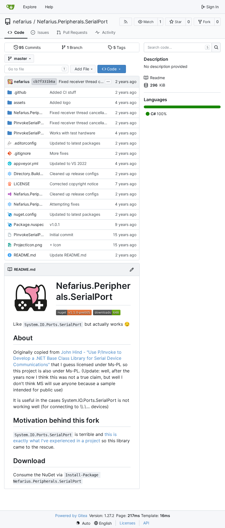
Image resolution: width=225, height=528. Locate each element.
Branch (75, 47)
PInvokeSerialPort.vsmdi (29, 234)
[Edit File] (131, 269)
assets (19, 102)
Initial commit (61, 234)
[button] (146, 22)
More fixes (59, 153)
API (146, 523)
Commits (30, 47)
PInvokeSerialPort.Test (29, 133)
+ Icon (55, 244)
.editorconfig (25, 143)
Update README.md (68, 255)
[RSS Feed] (125, 22)
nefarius (22, 21)
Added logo (60, 102)
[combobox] (36, 69)
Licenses (127, 523)
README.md (25, 255)
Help (49, 6)
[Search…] (216, 47)
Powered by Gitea (71, 515)
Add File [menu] (82, 69)
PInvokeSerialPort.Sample (29, 122)
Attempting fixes (64, 204)
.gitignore (22, 153)
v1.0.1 (55, 224)
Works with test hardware (72, 133)
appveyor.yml (26, 163)
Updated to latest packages (75, 143)
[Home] (10, 7)
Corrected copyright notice (74, 183)
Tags (119, 47)
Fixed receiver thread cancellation (89, 81)
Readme (157, 77)
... (108, 81)
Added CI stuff (63, 92)
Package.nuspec (29, 224)
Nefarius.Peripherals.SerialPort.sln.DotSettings (29, 204)
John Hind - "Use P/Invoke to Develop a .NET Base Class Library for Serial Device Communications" (67, 358)
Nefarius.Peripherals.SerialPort (72, 21)
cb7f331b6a (44, 81)
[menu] (83, 523)
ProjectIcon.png (28, 244)
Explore (29, 6)
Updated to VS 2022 (68, 163)
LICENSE (22, 183)
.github (20, 92)
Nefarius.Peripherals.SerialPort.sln (29, 194)
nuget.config (25, 214)
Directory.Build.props (29, 173)
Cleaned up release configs (74, 173)
